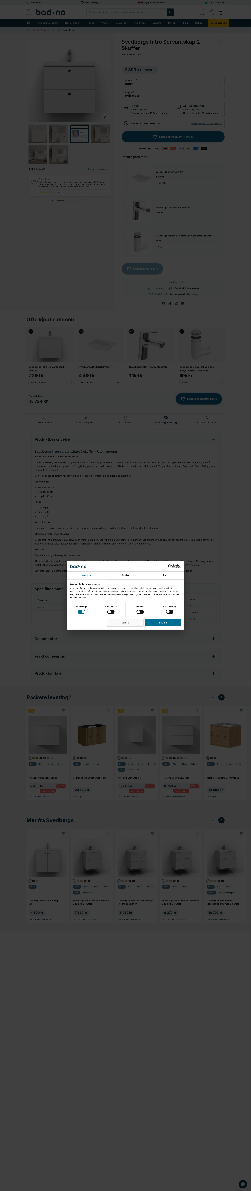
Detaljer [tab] (125, 575)
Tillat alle (163, 623)
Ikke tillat (125, 623)
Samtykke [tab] (86, 575)
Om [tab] (164, 575)
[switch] (111, 612)
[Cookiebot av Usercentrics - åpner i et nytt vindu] (170, 566)
